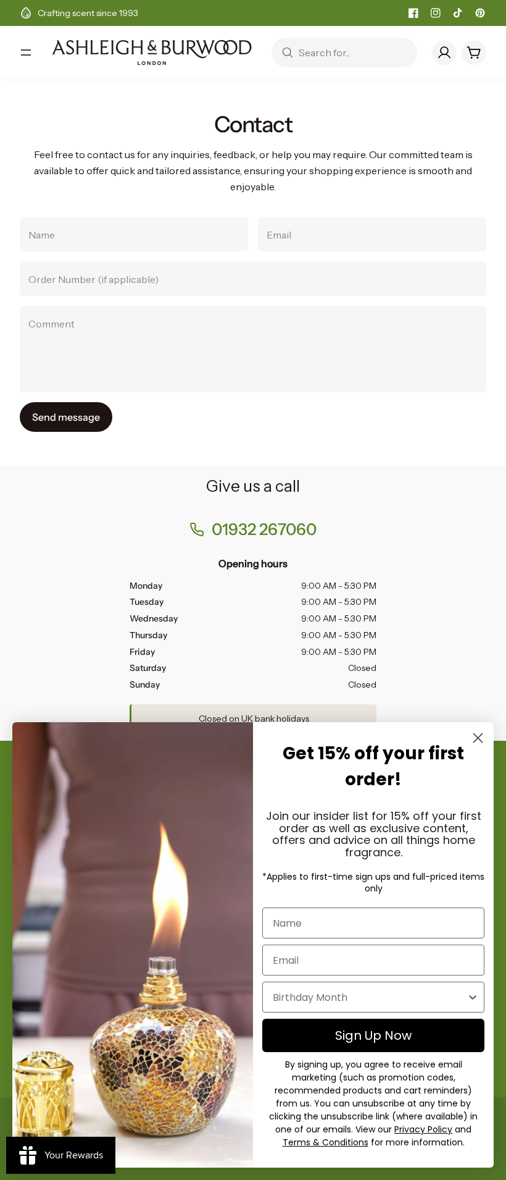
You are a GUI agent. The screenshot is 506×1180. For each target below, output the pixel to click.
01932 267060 (264, 529)
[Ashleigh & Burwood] (152, 52)
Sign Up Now (373, 1035)
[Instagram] (435, 13)
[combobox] (370, 997)
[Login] (444, 52)
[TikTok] (458, 13)
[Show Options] (473, 997)
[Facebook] (413, 13)
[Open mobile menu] (26, 52)
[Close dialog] (478, 738)
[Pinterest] (480, 13)
